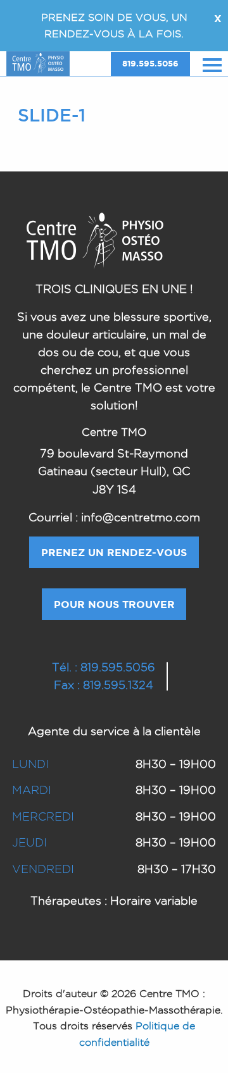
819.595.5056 (150, 63)
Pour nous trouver (114, 604)
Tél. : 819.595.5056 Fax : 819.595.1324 (103, 676)
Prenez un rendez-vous (114, 552)
